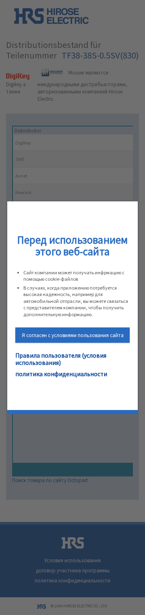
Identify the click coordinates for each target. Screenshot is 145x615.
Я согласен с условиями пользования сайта (73, 334)
